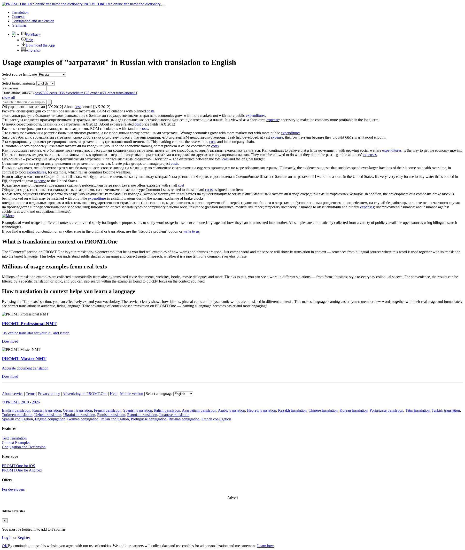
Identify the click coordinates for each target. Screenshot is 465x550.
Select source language (19, 74)
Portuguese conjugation (149, 419)
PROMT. (122, 4)
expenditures (255, 115)
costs (150, 111)
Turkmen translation (17, 415)
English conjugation (50, 419)
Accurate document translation (25, 368)
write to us (191, 231)
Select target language (18, 83)
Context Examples (16, 442)
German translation (77, 410)
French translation (107, 410)
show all (8, 97)
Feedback (33, 34)
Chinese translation (323, 410)
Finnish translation (111, 415)
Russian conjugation (184, 419)
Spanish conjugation (17, 419)
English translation (16, 410)
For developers (13, 489)
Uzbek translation (47, 415)
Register (23, 537)
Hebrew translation (261, 410)
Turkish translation (446, 410)
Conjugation (33, 21)
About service (12, 394)
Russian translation (46, 410)
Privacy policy (49, 394)
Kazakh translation (292, 410)
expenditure (97, 198)
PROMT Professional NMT (29, 323)
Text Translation (14, 438)
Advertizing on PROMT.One (84, 394)
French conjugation (216, 419)
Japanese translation (174, 415)
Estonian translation (142, 415)
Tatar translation (417, 410)
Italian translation (167, 410)
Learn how (265, 546)
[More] (8, 216)
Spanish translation (137, 410)
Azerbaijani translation (199, 410)
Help (29, 40)
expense (272, 120)
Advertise (33, 50)
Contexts (18, 17)
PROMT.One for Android (22, 470)
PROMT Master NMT (24, 358)
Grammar (19, 25)
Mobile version (131, 394)
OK (5, 546)
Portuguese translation (386, 410)
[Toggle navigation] (163, 5)
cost (78, 107)
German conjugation (83, 419)
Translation (20, 12)
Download (10, 341)
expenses (370, 155)
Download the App (40, 45)
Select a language (159, 394)
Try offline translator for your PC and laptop (35, 333)
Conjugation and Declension (24, 447)
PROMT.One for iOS (18, 466)
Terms (30, 394)
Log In (7, 537)
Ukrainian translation (79, 415)
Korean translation (354, 410)
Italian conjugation (115, 419)
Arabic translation (231, 410)
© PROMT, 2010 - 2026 (21, 402)
